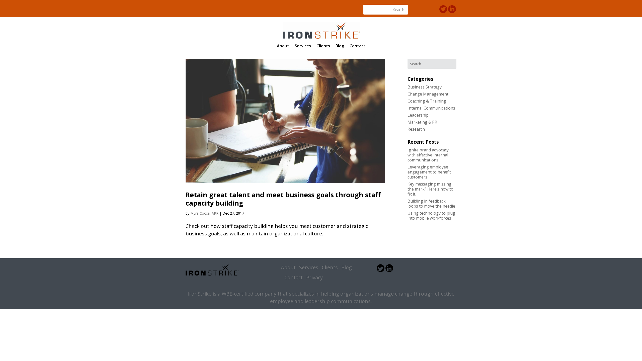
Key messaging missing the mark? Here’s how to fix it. (430, 189)
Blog (340, 46)
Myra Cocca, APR (204, 213)
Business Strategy (425, 87)
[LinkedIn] (452, 9)
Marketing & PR (422, 122)
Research (416, 129)
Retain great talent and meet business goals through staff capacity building (283, 198)
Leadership (418, 115)
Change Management (428, 94)
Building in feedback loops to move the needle (431, 203)
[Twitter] (443, 9)
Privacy (314, 277)
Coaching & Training (427, 101)
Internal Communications (431, 108)
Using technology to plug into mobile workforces (431, 215)
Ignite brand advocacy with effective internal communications (428, 155)
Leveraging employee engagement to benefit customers (429, 172)
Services (303, 46)
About (283, 46)
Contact (357, 46)
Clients (323, 46)
